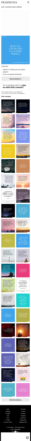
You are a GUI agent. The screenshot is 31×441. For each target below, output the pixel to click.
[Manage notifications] (27, 437)
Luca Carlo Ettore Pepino (10, 93)
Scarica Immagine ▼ (15, 78)
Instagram (23, 415)
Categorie (8, 411)
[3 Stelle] (4, 66)
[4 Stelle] (6, 66)
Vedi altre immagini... (15, 399)
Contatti (23, 411)
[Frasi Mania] (9, 2)
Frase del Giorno (8, 422)
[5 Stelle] (7, 66)
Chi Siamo (23, 409)
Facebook (23, 413)
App (8, 415)
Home (7, 409)
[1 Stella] (2, 66)
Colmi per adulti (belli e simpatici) (14, 86)
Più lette (8, 420)
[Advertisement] (15, 21)
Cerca (7, 417)
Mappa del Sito (23, 422)
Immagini (8, 413)
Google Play (23, 420)
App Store (23, 417)
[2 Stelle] (3, 66)
